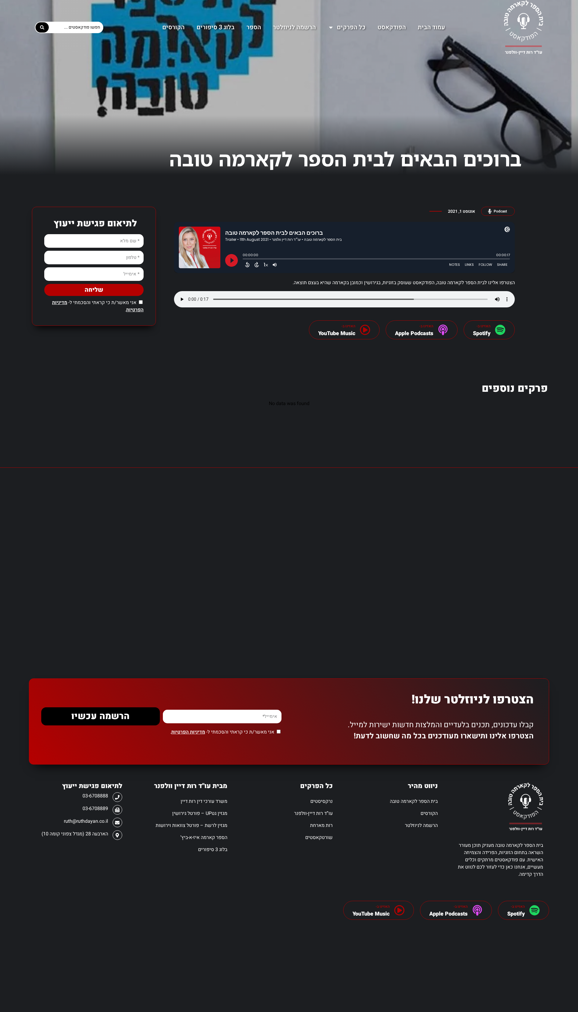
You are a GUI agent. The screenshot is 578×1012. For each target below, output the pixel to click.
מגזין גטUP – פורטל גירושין (199, 813)
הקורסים (173, 27)
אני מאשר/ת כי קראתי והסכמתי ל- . (222, 732)
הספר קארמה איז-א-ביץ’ (203, 837)
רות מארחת (321, 825)
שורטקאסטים (319, 837)
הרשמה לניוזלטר (294, 27)
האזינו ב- (518, 906)
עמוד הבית (431, 27)
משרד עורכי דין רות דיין (204, 801)
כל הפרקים (351, 27)
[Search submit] (42, 27)
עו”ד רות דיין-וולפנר (313, 813)
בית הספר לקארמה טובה (414, 801)
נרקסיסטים (321, 801)
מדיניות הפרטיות (188, 732)
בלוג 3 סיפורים (216, 27)
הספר (254, 27)
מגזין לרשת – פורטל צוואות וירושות (191, 825)
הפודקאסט (392, 27)
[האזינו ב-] (500, 330)
